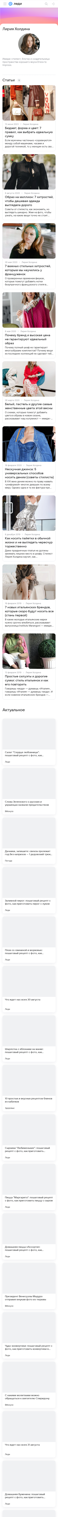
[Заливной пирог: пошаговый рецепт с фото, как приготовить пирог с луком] (29, 890)
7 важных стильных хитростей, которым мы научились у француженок (28, 270)
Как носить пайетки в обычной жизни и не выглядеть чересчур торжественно (29, 542)
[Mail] (10, 4)
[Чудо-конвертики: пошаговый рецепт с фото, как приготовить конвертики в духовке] (29, 1335)
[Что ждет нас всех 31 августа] (29, 1434)
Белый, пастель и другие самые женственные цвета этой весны (29, 406)
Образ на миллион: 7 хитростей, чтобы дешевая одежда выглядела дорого (29, 201)
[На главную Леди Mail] (17, 4)
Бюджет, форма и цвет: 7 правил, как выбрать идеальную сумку (29, 132)
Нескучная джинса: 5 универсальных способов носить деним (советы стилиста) (29, 473)
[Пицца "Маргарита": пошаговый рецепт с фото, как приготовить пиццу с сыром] (29, 1187)
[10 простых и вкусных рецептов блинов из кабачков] (29, 1088)
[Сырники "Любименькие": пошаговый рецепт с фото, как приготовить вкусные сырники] (29, 1137)
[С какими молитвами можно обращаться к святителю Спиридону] (29, 1385)
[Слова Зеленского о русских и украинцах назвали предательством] (29, 791)
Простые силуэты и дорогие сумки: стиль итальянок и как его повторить (26, 680)
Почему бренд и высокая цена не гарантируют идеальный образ (27, 339)
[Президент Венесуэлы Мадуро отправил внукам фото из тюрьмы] (29, 1286)
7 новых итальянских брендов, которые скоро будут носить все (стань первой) (29, 611)
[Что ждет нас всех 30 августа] (29, 989)
